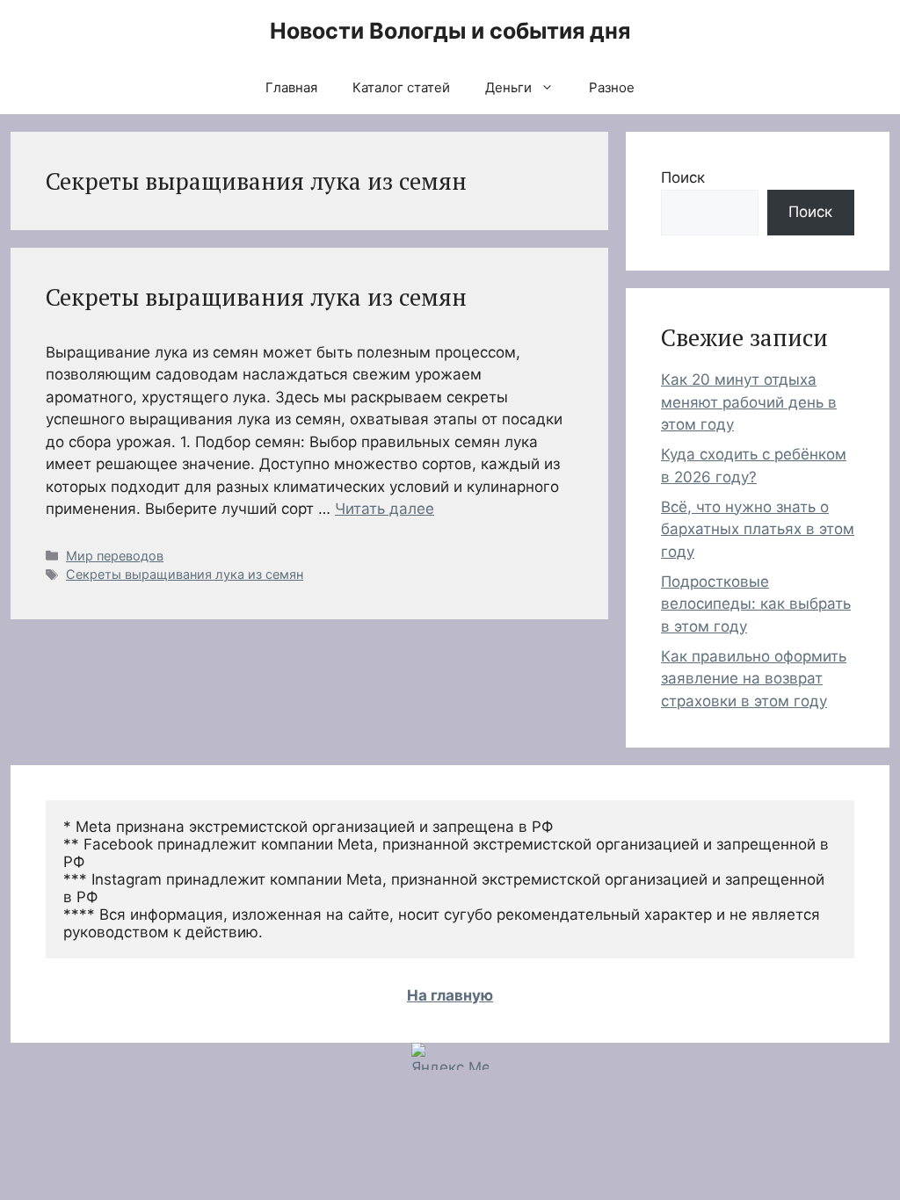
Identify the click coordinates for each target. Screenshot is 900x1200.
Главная (291, 87)
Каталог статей (401, 87)
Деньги (508, 87)
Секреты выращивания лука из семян (256, 297)
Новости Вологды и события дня (450, 31)
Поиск (683, 177)
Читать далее (384, 508)
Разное (612, 87)
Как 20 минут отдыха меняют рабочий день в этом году (749, 402)
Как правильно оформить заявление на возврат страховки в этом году (753, 678)
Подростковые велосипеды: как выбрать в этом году (756, 604)
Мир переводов (114, 555)
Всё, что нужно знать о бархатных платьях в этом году (757, 529)
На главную (450, 995)
